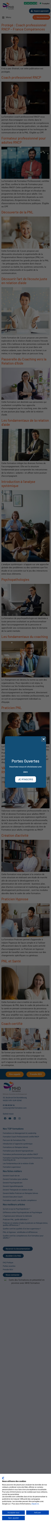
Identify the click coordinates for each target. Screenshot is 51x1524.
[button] (43, 739)
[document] (25, 762)
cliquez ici (35, 1504)
